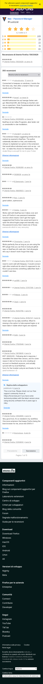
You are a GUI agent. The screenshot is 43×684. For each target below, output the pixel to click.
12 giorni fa (29, 80)
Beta (4, 575)
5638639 (17, 174)
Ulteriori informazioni (10, 155)
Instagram (7, 619)
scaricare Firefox (26, 5)
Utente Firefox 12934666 (14, 416)
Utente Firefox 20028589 (14, 119)
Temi (22, 12)
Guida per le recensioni (13, 522)
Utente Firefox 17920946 (14, 344)
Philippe (17, 295)
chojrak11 (17, 134)
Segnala (5, 93)
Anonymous (18, 433)
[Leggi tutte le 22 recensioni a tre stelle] (21, 42)
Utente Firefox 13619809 (13, 353)
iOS (4, 546)
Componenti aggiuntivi (13, 480)
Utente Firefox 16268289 (14, 167)
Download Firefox (10, 533)
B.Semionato (19, 181)
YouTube (6, 623)
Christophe (18, 241)
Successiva (31, 451)
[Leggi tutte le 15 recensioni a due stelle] (21, 46)
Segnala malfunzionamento (15, 517)
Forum (5, 513)
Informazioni (8, 485)
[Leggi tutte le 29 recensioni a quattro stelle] (21, 39)
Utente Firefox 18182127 (23, 318)
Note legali (6, 648)
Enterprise (7, 587)
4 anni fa (27, 353)
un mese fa (24, 98)
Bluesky (6, 632)
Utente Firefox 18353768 (14, 311)
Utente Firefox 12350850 (14, 442)
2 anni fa (28, 181)
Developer (7, 607)
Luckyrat (14, 22)
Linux (4, 555)
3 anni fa (37, 318)
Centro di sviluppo (10, 500)
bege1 (16, 98)
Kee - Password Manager (20, 19)
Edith (16, 335)
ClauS (16, 302)
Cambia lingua (7, 669)
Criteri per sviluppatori (12, 505)
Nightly (5, 571)
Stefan (16, 210)
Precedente (12, 451)
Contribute (7, 603)
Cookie (26, 645)
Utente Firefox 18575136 (23, 261)
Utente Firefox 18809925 (14, 191)
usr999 (16, 280)
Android (6, 550)
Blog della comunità (11, 509)
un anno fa (28, 62)
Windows (6, 538)
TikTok (5, 627)
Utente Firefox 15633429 (13, 62)
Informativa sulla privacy (11, 645)
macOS (5, 542)
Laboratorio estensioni (13, 496)
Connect (6, 599)
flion (15, 198)
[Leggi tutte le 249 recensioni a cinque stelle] (21, 36)
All (3, 559)
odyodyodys (19, 80)
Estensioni (14, 12)
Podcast (6, 636)
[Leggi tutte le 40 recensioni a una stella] (21, 49)
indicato (27, 652)
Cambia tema (7, 673)
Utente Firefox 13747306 (23, 288)
